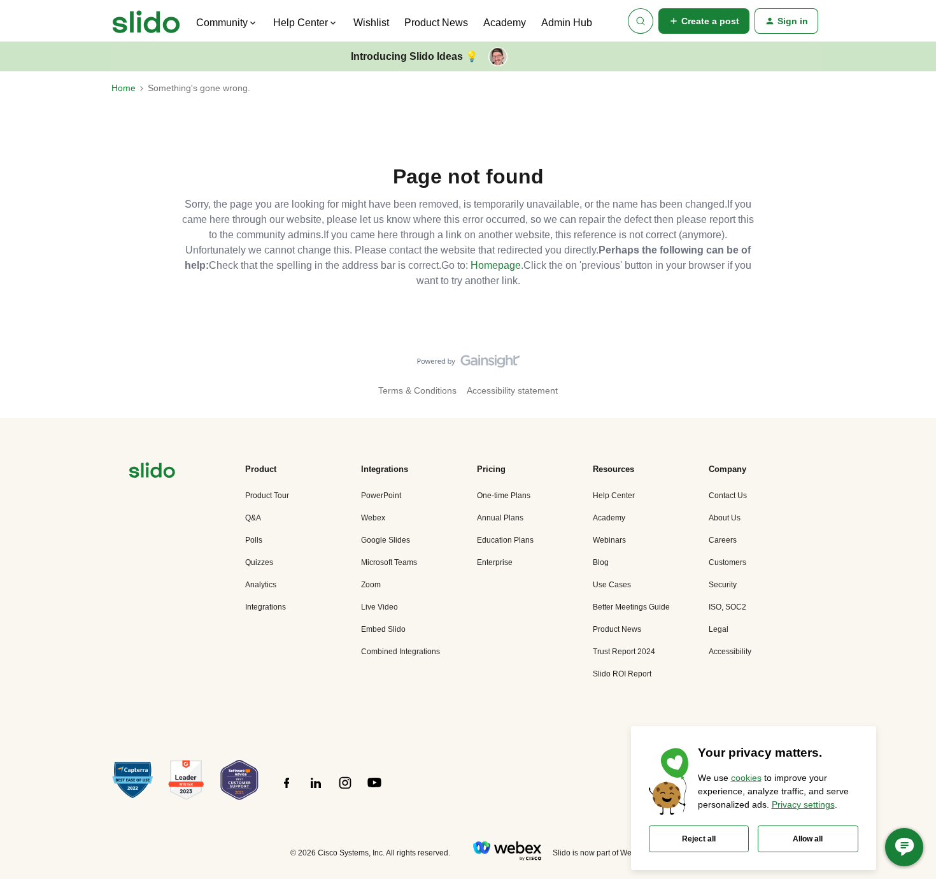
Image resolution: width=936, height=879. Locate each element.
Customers (727, 562)
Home (123, 88)
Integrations (265, 607)
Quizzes (259, 562)
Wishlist (371, 22)
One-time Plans (503, 495)
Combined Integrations (400, 651)
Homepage (496, 265)
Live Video (379, 607)
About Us (725, 517)
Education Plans (505, 540)
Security (723, 584)
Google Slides (385, 540)
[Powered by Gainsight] (468, 364)
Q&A (253, 517)
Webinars (609, 540)
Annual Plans (500, 517)
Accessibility (730, 651)
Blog (601, 562)
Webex (373, 517)
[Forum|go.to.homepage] (146, 21)
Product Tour (267, 495)
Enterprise (495, 562)
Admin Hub (566, 22)
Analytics (260, 584)
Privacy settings (803, 804)
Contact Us (728, 495)
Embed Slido (383, 629)
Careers (723, 540)
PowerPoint (381, 495)
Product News (436, 22)
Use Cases (612, 584)
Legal (718, 629)
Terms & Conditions (417, 390)
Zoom (371, 584)
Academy (504, 22)
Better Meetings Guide (631, 607)
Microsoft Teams (389, 562)
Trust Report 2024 (624, 651)
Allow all (808, 838)
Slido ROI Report (622, 673)
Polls (253, 540)
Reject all (699, 838)
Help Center (614, 495)
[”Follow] (286, 790)
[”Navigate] (152, 472)
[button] (703, 21)
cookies (746, 778)
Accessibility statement (512, 390)
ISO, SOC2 (727, 607)
